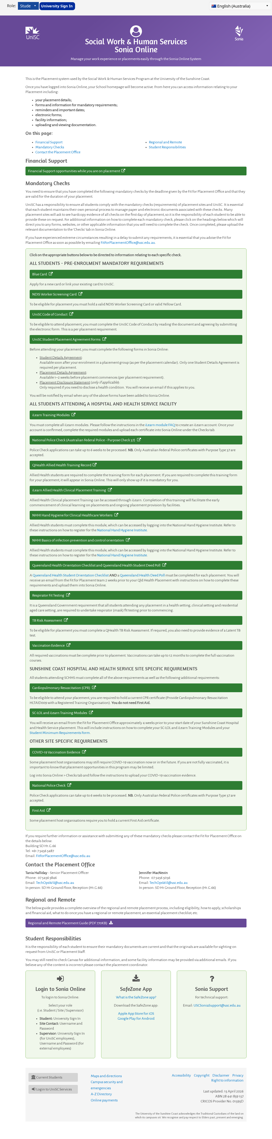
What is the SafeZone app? (136, 997)
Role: (11, 5)
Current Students (49, 1077)
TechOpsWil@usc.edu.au (55, 883)
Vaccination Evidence (49, 645)
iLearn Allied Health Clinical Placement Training (70, 490)
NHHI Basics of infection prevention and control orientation (79, 540)
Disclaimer (220, 1075)
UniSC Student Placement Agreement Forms (67, 339)
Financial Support (49, 142)
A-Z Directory (101, 1094)
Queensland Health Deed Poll (142, 575)
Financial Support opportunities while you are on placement (74, 171)
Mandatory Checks (49, 147)
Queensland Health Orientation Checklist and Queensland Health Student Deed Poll (97, 565)
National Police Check (49, 785)
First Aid (39, 810)
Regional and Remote (165, 142)
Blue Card (40, 274)
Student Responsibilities (167, 147)
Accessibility (181, 1075)
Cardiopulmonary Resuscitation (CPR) (62, 688)
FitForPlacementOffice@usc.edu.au (128, 243)
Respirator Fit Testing (49, 595)
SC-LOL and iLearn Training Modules (60, 713)
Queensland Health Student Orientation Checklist (71, 575)
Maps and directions (106, 1076)
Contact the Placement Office (57, 152)
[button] (35, 6)
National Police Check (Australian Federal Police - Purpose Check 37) (84, 440)
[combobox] (25, 6)
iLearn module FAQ (160, 425)
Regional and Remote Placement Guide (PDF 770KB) (68, 923)
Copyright (201, 1075)
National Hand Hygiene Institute (122, 530)
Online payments (104, 1100)
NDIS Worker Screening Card (55, 294)
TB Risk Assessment (48, 620)
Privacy (238, 1075)
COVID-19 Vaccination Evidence (57, 752)
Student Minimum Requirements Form (60, 733)
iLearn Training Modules (51, 415)
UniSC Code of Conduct (50, 314)
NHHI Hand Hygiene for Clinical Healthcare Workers (73, 515)
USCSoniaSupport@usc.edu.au (217, 1005)
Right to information (227, 1080)
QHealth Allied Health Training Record (62, 465)
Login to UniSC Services (54, 1089)
